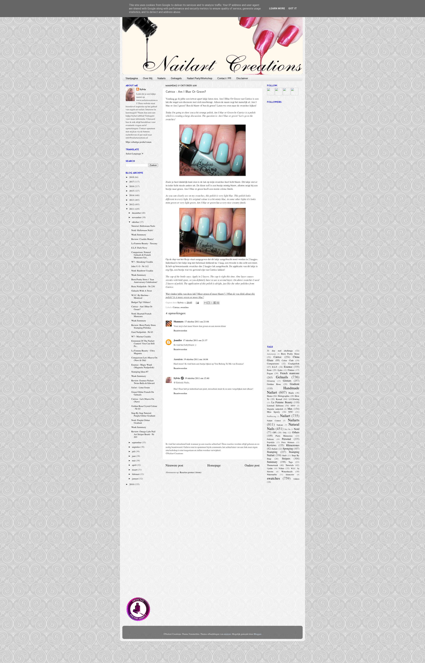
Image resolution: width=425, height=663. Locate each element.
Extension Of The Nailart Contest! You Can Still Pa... (143, 343)
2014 (131, 195)
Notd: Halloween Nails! (142, 230)
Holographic (284, 395)
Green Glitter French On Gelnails (142, 393)
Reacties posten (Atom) (190, 472)
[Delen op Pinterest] (218, 302)
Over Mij (147, 78)
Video (281, 468)
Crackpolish (293, 363)
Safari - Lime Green (140, 387)
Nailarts (161, 78)
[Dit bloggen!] (208, 302)
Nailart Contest (274, 420)
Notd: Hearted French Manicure (141, 315)
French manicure (289, 373)
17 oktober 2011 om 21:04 (196, 321)
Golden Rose (274, 384)
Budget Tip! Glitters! (141, 302)
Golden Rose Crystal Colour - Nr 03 (144, 407)
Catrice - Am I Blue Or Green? (141, 308)
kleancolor (290, 474)
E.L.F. (274, 366)
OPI (274, 432)
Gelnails (282, 376)
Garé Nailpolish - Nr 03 (142, 332)
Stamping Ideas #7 (139, 371)
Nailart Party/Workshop (199, 78)
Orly (285, 432)
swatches (184, 307)
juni (134, 456)
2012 (131, 204)
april (134, 464)
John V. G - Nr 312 (140, 266)
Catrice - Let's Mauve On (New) (142, 400)
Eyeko (280, 370)
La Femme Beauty (282, 402)
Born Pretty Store (290, 353)
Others (295, 432)
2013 (131, 199)
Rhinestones (292, 445)
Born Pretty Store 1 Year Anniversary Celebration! (144, 281)
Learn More (277, 8)
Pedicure (270, 439)
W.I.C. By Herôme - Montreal (140, 296)
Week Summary (138, 234)
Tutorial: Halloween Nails (143, 225)
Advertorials (271, 354)
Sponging (288, 448)
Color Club (288, 360)
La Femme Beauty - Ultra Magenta (143, 352)
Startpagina (132, 78)
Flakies (291, 370)
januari (135, 478)
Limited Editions (275, 405)
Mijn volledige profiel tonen (138, 141)
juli (134, 451)
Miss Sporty (273, 411)
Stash (284, 455)
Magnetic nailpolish (275, 409)
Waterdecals (287, 471)
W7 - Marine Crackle (141, 336)
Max (290, 409)
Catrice (176, 307)
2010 (131, 484)
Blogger (257, 633)
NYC (290, 411)
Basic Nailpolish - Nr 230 (143, 286)
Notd (296, 429)
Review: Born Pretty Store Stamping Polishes (143, 326)
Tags (291, 461)
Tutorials (290, 465)
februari (136, 474)
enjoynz (227, 633)
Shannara (178, 321)
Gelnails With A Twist (141, 290)
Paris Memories (284, 435)
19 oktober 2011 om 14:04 (196, 359)
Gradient (294, 384)
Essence (288, 367)
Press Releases (287, 442)
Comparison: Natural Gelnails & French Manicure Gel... (141, 255)
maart (135, 469)
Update (270, 468)
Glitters (287, 380)
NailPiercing (271, 416)
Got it (292, 8)
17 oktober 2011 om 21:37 (195, 340)
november (137, 217)
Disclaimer (242, 78)
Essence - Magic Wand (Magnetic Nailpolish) (142, 366)
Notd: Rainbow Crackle (142, 270)
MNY (293, 405)
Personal (286, 439)
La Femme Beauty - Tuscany (144, 243)
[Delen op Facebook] (214, 302)
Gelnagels (176, 78)
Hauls (291, 392)
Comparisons (273, 363)
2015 (131, 190)
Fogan (270, 373)
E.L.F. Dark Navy (139, 247)
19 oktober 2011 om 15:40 (197, 378)
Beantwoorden (180, 330)
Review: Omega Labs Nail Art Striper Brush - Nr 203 (143, 434)
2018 (131, 177)
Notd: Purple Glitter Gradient (140, 421)
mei (134, 460)
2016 (131, 186)
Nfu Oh (287, 429)
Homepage (214, 465)
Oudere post (252, 465)
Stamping (272, 452)
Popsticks (271, 442)
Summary (272, 462)
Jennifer (178, 340)
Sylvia (177, 378)
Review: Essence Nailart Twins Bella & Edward (143, 382)
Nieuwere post (174, 465)
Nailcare (280, 424)
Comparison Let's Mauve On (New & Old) (144, 359)
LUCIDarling (294, 399)
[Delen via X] (211, 302)
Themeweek (272, 465)
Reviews (271, 445)
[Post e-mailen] (197, 302)
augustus (136, 446)
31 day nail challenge (280, 350)
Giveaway (271, 380)
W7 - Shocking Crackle (142, 261)
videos (296, 478)
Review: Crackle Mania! (142, 239)
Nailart (285, 415)
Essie (269, 370)
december (136, 212)
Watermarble (272, 474)
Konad (279, 399)
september (137, 442)
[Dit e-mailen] (205, 302)
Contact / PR (224, 78)
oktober (136, 221)
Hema (269, 395)
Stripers (286, 458)
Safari (275, 448)
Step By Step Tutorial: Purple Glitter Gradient (143, 414)
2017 (131, 181)
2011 (131, 208)
